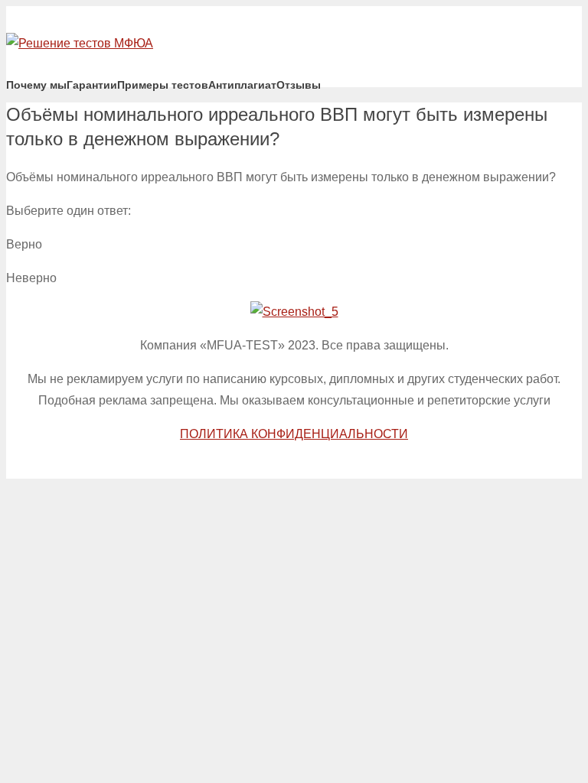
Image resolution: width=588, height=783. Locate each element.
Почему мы (36, 85)
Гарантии (92, 85)
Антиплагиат (242, 85)
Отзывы (298, 85)
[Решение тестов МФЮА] (79, 43)
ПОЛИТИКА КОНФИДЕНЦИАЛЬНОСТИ (294, 433)
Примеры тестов (162, 85)
